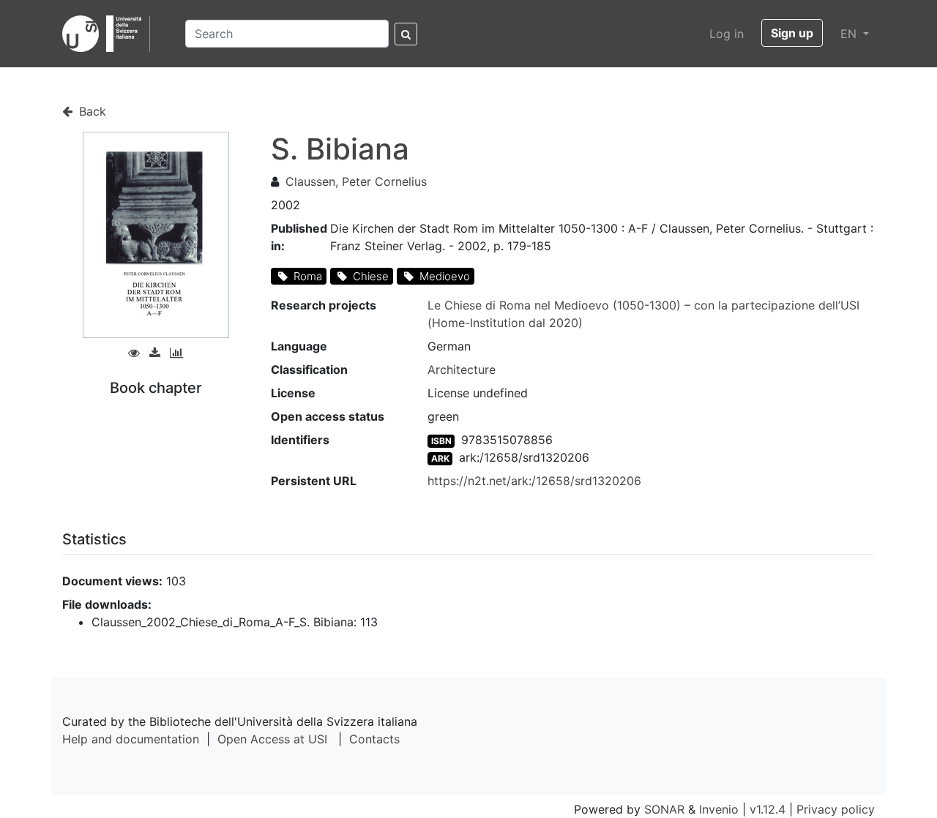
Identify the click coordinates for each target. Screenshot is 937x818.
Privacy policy (835, 809)
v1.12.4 (767, 809)
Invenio (719, 809)
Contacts (374, 739)
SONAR (664, 809)
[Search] (406, 34)
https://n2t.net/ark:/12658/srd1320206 (534, 480)
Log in (726, 33)
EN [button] (850, 33)
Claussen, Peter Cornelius (356, 181)
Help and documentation (130, 739)
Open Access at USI (272, 739)
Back (90, 111)
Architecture (462, 369)
